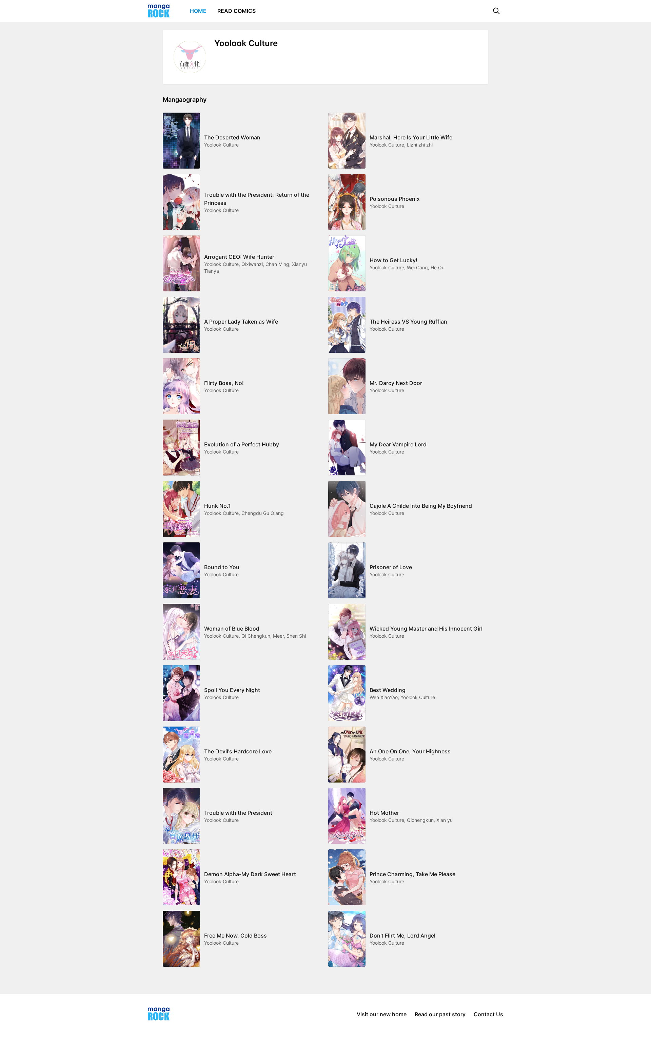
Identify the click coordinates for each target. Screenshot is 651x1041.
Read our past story (440, 1014)
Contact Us (488, 1014)
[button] (496, 11)
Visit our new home (382, 1014)
